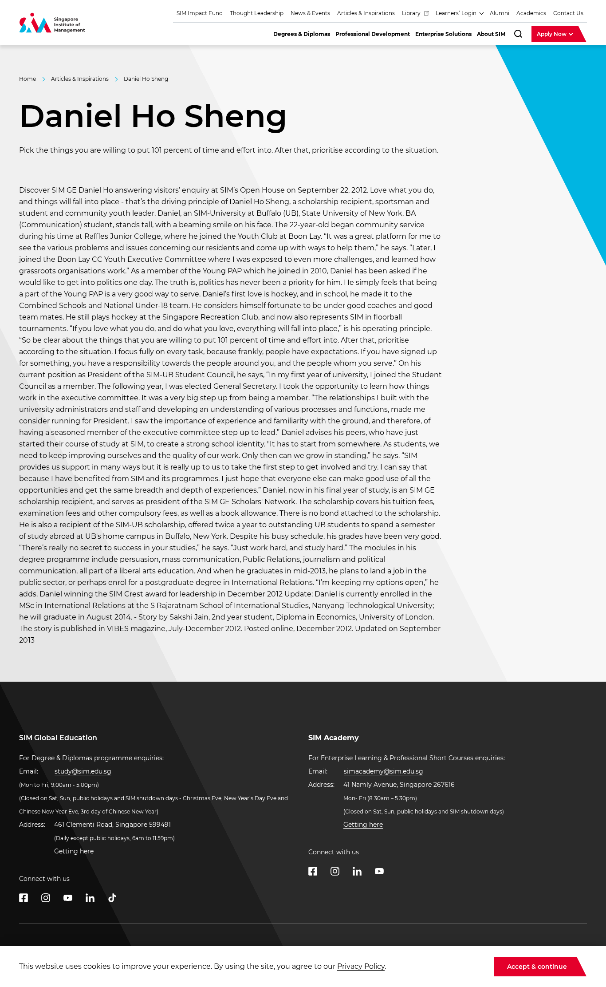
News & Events (310, 13)
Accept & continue (537, 967)
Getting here (74, 851)
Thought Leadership (256, 13)
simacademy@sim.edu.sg (383, 771)
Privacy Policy (361, 966)
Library (412, 13)
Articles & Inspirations (366, 13)
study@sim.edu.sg (83, 771)
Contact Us (568, 13)
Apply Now (552, 34)
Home (27, 78)
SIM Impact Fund (200, 13)
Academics (531, 13)
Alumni (499, 13)
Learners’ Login (457, 13)
